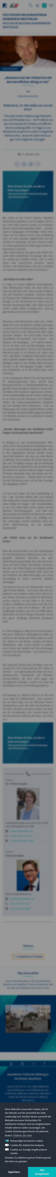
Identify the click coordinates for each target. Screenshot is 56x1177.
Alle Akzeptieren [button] (42, 1171)
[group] (28, 1023)
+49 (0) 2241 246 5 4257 (22, 840)
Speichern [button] (14, 1172)
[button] (4, 1000)
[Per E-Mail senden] (30, 164)
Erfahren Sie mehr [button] (22, 1135)
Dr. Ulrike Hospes (16, 784)
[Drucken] (24, 164)
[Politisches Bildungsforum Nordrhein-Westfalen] (14, 5)
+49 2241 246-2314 (19, 903)
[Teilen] (37, 164)
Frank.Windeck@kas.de (22, 898)
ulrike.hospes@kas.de (21, 831)
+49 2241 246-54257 (20, 908)
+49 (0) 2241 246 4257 (21, 835)
